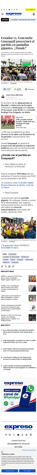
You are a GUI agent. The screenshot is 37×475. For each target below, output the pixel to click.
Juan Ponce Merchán (14, 95)
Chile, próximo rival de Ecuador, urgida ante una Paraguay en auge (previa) (25, 122)
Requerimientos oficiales (18, 444)
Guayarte (15, 262)
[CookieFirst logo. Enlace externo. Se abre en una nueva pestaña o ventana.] (2, 452)
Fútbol (12, 260)
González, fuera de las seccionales (23, 20)
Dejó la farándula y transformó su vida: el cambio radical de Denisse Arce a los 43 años (19, 341)
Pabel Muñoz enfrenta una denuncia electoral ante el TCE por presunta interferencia (18, 350)
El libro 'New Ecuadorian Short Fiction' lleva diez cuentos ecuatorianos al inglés (10, 288)
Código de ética (18, 441)
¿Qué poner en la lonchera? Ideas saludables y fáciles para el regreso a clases (11, 297)
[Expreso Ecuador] (18, 429)
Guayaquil (12, 254)
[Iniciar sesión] (34, 14)
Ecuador (20, 260)
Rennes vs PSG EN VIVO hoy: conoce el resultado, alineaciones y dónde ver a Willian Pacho (11, 317)
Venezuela (29, 260)
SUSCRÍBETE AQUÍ (9, 248)
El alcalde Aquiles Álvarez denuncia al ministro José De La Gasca (17, 185)
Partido (5, 260)
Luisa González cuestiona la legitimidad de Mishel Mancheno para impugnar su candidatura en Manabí (19, 367)
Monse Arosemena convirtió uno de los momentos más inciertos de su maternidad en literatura (11, 307)
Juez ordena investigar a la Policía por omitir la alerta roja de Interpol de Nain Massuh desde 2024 (18, 332)
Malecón (6, 262)
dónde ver (25, 257)
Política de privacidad (29, 450)
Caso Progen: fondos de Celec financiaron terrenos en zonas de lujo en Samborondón (17, 358)
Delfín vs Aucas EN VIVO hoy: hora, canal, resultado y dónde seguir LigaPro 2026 (11, 278)
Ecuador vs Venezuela (11, 257)
